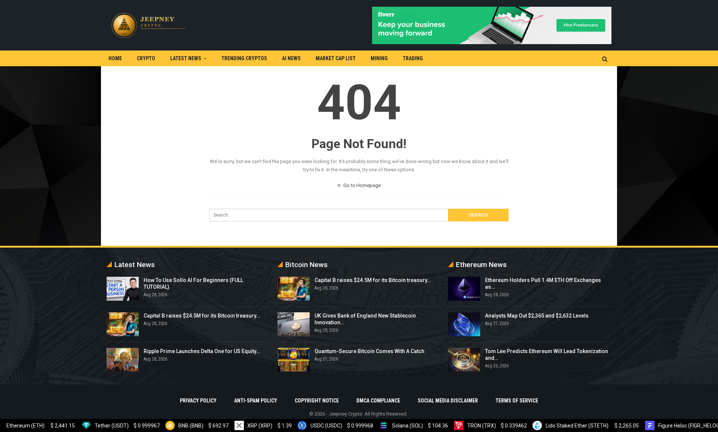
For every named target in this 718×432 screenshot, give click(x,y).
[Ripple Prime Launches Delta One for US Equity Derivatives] (123, 360)
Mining (379, 58)
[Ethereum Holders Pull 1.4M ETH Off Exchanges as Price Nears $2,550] (464, 289)
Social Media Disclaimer (448, 401)
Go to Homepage (361, 185)
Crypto (146, 58)
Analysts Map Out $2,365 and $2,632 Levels (537, 316)
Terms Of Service (516, 401)
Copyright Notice (317, 401)
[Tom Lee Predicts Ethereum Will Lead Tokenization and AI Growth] (464, 360)
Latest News (185, 58)
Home (115, 58)
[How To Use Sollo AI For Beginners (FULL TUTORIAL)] (123, 289)
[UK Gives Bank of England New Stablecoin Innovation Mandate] (293, 324)
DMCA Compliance (378, 401)
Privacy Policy (198, 401)
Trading (413, 58)
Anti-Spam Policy (255, 401)
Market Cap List (336, 58)
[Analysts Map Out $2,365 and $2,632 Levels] (464, 324)
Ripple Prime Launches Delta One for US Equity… (202, 351)
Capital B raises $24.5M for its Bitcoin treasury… (202, 316)
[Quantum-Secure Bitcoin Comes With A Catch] (293, 360)
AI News (291, 58)
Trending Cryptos (244, 58)
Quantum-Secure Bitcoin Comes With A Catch (369, 351)
